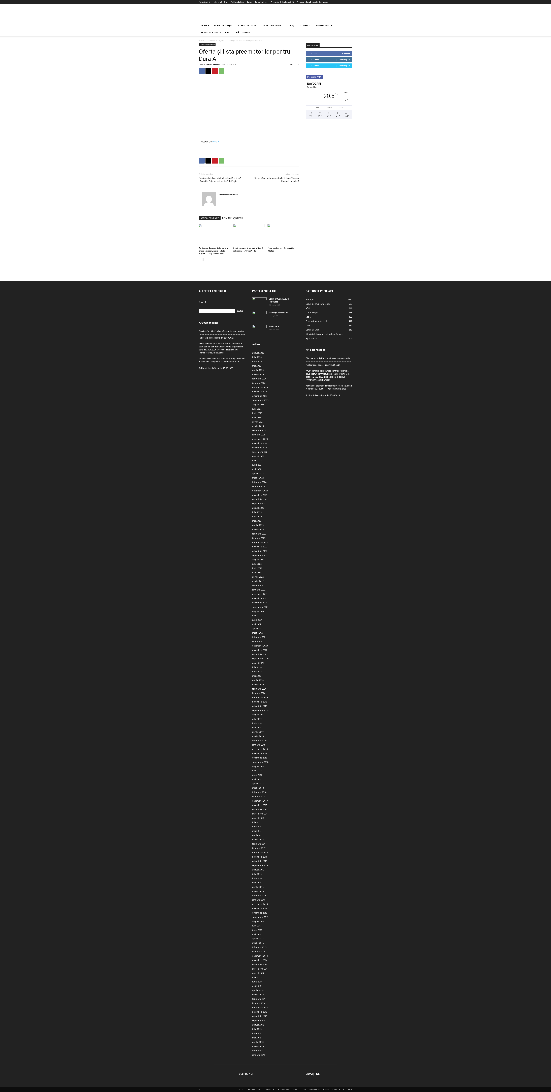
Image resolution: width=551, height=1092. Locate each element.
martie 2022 (258, 581)
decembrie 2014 (260, 955)
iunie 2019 (257, 723)
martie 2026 (258, 374)
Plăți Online (243, 32)
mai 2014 (256, 986)
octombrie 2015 (259, 912)
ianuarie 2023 (258, 538)
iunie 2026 (257, 361)
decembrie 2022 (260, 542)
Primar (205, 25)
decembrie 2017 (260, 800)
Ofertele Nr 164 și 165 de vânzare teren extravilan (221, 331)
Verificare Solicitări (237, 2)
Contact (305, 25)
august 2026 (258, 352)
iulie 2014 (257, 977)
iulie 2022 (257, 564)
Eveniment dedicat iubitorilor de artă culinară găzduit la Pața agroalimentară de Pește (220, 179)
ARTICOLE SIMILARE (210, 218)
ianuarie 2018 (258, 796)
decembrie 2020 (260, 645)
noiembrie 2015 (259, 908)
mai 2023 (256, 520)
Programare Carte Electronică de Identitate (312, 2)
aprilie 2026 (258, 370)
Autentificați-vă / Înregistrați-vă (210, 2)
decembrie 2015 (260, 904)
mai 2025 (256, 417)
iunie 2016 (257, 878)
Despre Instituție (222, 25)
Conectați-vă (344, 60)
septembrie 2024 (260, 452)
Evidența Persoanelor (279, 313)
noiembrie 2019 (259, 701)
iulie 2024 (257, 460)
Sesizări (250, 2)
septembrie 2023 (260, 503)
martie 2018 (258, 787)
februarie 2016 (259, 895)
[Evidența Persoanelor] (259, 316)
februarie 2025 (259, 430)
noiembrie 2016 (259, 856)
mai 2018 (256, 779)
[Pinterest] (215, 71)
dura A (215, 141)
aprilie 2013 (258, 1042)
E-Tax (226, 2)
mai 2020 (256, 675)
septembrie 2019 (260, 710)
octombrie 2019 (259, 706)
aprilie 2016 (258, 887)
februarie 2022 (259, 585)
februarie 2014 (259, 999)
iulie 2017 (257, 822)
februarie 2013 (259, 1050)
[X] (208, 71)
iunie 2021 (257, 620)
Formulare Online (261, 2)
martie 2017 (258, 839)
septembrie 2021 (260, 607)
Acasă (201, 40)
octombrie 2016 (259, 861)
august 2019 (258, 714)
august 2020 (258, 663)
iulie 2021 (257, 615)
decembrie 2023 (260, 490)
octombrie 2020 (259, 654)
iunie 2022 (257, 568)
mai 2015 (256, 934)
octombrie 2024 (259, 447)
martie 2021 (258, 632)
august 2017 (258, 818)
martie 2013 (258, 1046)
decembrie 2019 (260, 697)
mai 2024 (256, 469)
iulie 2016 (257, 874)
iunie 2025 (257, 413)
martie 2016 (258, 891)
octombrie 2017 (259, 809)
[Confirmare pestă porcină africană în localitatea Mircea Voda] (248, 235)
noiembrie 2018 (259, 753)
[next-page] (205, 259)
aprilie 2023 (258, 525)
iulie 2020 (257, 667)
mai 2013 (256, 1037)
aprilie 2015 (258, 938)
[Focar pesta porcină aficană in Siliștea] (283, 235)
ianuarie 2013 (258, 1055)
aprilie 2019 (258, 731)
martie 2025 (258, 426)
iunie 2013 (257, 1033)
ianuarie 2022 (258, 589)
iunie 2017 (257, 826)
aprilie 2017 (258, 835)
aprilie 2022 (258, 576)
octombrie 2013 (259, 1016)
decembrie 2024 (260, 439)
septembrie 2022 (260, 555)
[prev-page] (200, 259)
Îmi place (346, 54)
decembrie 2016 (260, 852)
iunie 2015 (257, 930)
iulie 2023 (257, 512)
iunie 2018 (257, 775)
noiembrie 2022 (259, 546)
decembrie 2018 (260, 749)
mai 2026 (256, 365)
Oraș (291, 25)
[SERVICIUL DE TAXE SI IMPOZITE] (259, 302)
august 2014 (258, 973)
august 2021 (258, 611)
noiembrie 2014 (259, 960)
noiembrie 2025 (259, 391)
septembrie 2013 (260, 1020)
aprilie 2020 (258, 680)
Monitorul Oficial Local (215, 32)
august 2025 (258, 404)
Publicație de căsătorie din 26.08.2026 (216, 338)
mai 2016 (256, 882)
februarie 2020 (259, 688)
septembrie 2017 (260, 813)
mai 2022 (256, 572)
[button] (348, 26)
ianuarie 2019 (258, 744)
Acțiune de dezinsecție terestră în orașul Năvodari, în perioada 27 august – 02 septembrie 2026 (213, 251)
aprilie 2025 (258, 421)
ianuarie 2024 (258, 486)
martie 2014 (258, 994)
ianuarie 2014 (258, 1003)
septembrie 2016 (260, 865)
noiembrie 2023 (259, 495)
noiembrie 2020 (259, 650)
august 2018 (258, 766)
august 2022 (258, 559)
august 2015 (258, 921)
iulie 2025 (257, 408)
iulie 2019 (257, 719)
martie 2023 (258, 529)
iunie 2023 (257, 516)
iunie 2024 (257, 464)
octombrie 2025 (259, 396)
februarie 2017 (259, 843)
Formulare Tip (324, 25)
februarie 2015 (259, 947)
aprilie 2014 (258, 990)
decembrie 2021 (260, 594)
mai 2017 (256, 831)
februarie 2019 (259, 740)
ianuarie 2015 (258, 951)
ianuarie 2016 (258, 899)
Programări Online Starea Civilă (282, 2)
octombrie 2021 (259, 602)
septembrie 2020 (260, 658)
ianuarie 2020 (258, 693)
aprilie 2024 (258, 473)
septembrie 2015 (260, 917)
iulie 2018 (257, 770)
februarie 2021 (259, 637)
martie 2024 (258, 477)
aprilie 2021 (258, 628)
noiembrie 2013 (259, 1011)
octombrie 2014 (259, 964)
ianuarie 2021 (258, 641)
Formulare (274, 326)
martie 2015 (258, 943)
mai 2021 (256, 624)
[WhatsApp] (221, 71)
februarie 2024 (259, 482)
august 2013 (258, 1024)
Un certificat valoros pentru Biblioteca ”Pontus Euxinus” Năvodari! (277, 179)
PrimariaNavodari (213, 64)
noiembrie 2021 (259, 598)
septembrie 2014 (260, 968)
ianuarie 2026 (258, 383)
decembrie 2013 (260, 1007)
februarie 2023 (259, 533)
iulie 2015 (257, 925)
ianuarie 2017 (258, 848)
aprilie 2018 (258, 783)
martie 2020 (258, 684)
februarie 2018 (259, 792)
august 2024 (258, 456)
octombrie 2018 (259, 757)
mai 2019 (256, 727)
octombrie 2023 (259, 499)
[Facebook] (202, 71)
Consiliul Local (247, 25)
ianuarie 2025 (258, 434)
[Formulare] (259, 330)
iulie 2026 (257, 357)
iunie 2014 (257, 981)
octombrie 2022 (259, 551)
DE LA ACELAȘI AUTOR (232, 218)
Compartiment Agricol (216, 40)
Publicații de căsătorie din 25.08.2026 (216, 368)
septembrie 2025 (260, 400)
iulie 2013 (257, 1029)
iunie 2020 (257, 671)
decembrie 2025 (260, 387)
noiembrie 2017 (259, 805)
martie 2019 (258, 736)
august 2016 (258, 869)
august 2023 (258, 508)
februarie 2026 (259, 378)
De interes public (272, 25)
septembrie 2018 (260, 762)
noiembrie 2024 (259, 443)
